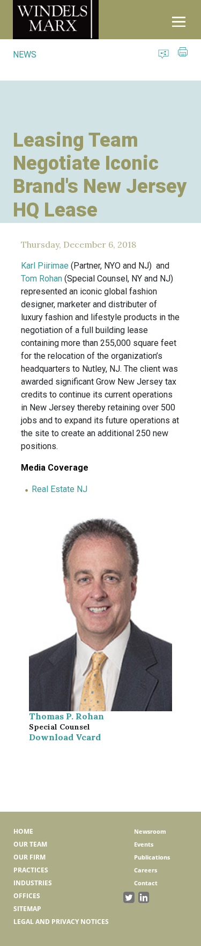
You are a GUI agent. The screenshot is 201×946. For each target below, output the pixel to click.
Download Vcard (65, 737)
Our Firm (29, 857)
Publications (152, 857)
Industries (32, 882)
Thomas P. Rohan (66, 716)
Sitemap (27, 908)
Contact (146, 883)
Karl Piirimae (45, 266)
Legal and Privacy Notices (61, 921)
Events (143, 844)
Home (23, 831)
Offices (26, 895)
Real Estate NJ (59, 489)
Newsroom (150, 831)
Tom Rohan (41, 278)
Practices (30, 870)
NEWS (24, 54)
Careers (145, 870)
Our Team (30, 844)
